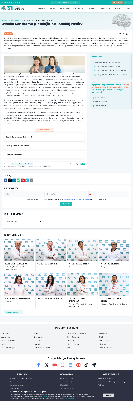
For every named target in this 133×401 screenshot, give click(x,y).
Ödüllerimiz (14, 382)
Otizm (4, 344)
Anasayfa (4, 20)
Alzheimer (5, 337)
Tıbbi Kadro (52, 8)
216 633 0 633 (11, 2)
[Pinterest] (78, 365)
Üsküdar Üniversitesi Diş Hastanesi (109, 382)
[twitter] (10, 180)
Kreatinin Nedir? (105, 348)
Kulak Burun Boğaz (42, 348)
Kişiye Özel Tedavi (106, 344)
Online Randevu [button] (117, 2)
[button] (90, 194)
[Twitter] (46, 365)
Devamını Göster (43, 129)
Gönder (67, 204)
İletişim (128, 8)
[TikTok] (86, 365)
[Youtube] (54, 365)
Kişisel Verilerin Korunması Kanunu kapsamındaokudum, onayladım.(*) (67, 199)
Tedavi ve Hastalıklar (15, 20)
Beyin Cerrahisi (72, 337)
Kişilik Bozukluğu (66, 382)
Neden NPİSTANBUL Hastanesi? (22, 378)
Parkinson (103, 333)
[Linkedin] (70, 365)
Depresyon (38, 337)
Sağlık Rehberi (65, 8)
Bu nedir (122, 34)
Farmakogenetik (66, 388)
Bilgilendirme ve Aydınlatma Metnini (76, 199)
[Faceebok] (38, 365)
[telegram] (27, 180)
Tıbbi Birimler (40, 8)
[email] (31, 180)
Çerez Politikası (69, 398)
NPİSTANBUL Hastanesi (105, 378)
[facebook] (5, 180)
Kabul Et (109, 395)
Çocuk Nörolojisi (8, 348)
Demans (69, 348)
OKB (101, 337)
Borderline (103, 341)
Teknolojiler (14, 388)
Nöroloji (37, 344)
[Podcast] (94, 365)
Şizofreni (37, 333)
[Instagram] (62, 365)
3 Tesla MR (64, 385)
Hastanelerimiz (78, 8)
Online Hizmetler (104, 8)
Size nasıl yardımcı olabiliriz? (67, 2)
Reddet (45, 396)
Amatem (70, 341)
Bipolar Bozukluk (8, 341)
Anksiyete (5, 333)
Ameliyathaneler (16, 385)
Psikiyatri (38, 341)
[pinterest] (23, 180)
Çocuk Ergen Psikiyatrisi (76, 333)
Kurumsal (92, 8)
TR (128, 2)
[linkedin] (14, 180)
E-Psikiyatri (100, 385)
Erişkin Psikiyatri (73, 344)
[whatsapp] (18, 180)
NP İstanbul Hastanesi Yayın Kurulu (22, 163)
